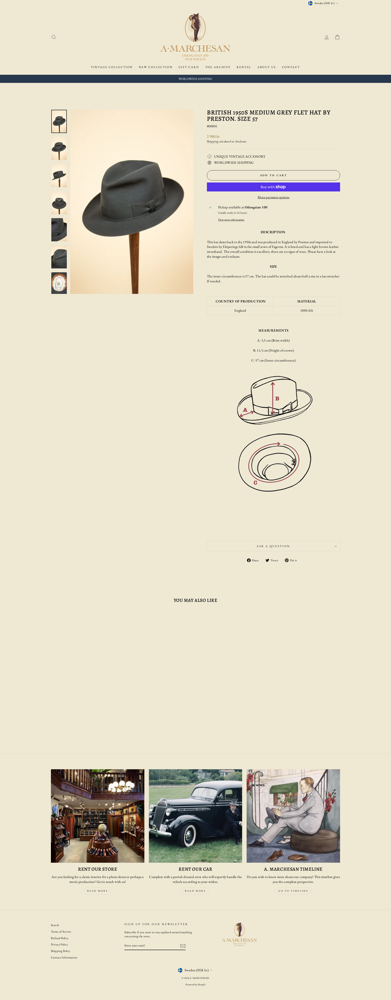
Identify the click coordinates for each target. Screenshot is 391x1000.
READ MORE (195, 890)
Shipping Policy (60, 951)
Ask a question (273, 546)
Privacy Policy (59, 944)
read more (97, 890)
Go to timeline (293, 890)
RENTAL (244, 67)
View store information (231, 219)
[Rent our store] (97, 816)
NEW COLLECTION (155, 67)
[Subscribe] (183, 945)
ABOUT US (266, 67)
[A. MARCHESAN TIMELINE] (293, 816)
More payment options (273, 197)
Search (55, 925)
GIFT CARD (189, 67)
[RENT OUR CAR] (195, 816)
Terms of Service (61, 931)
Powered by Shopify (196, 984)
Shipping (212, 141)
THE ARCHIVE (218, 67)
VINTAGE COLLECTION (112, 67)
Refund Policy (59, 938)
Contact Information (64, 957)
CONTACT (291, 67)
